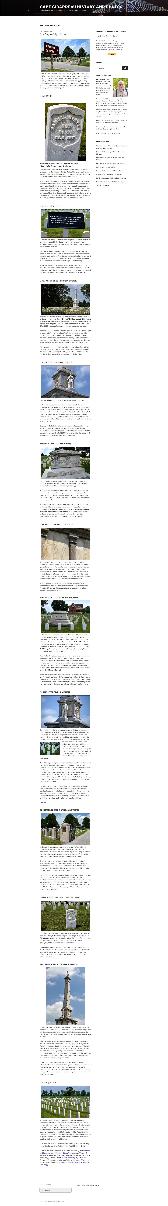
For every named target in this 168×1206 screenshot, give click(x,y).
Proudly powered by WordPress (54, 1201)
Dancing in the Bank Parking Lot (117, 178)
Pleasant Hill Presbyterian (115, 171)
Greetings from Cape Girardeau (116, 163)
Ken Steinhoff (100, 152)
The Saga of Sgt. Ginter (53, 34)
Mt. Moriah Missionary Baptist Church (72, 1158)
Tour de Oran (105, 185)
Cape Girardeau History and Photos (81, 7)
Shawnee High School (108, 167)
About (41, 1201)
